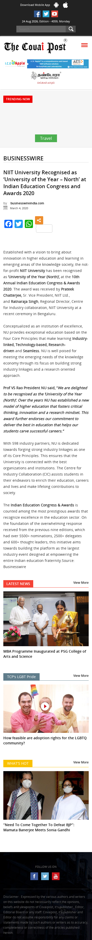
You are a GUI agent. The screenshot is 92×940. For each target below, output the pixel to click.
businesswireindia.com (27, 203)
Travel (46, 138)
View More (81, 582)
